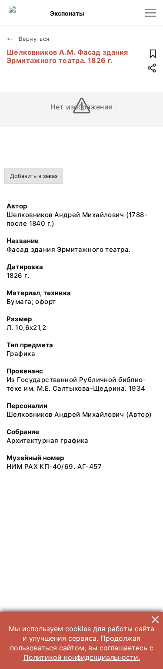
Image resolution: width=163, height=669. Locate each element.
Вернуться (33, 38)
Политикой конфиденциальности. (81, 657)
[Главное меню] (150, 12)
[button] (155, 619)
